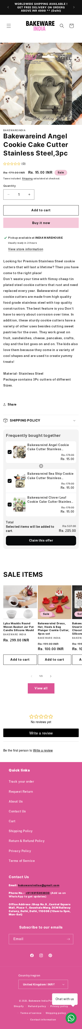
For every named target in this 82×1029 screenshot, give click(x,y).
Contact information (43, 1019)
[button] (9, 26)
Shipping (27, 178)
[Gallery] (41, 84)
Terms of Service (22, 861)
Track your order (21, 781)
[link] (19, 452)
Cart (12, 821)
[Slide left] (31, 676)
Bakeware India (38, 1000)
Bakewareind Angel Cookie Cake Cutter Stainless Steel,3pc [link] (48, 447)
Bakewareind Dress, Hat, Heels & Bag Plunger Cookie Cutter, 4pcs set (54, 628)
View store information (25, 249)
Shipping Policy (21, 831)
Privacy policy (59, 1006)
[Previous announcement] (8, 7)
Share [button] (12, 404)
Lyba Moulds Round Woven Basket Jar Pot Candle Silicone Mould (18, 627)
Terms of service (30, 1013)
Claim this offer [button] (41, 540)
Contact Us (17, 811)
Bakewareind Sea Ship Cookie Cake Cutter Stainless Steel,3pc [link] (50, 476)
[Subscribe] (68, 939)
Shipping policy (56, 1013)
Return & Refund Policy (27, 841)
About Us (16, 801)
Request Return (21, 791)
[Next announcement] (74, 7)
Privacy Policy (20, 851)
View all (41, 688)
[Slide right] (51, 676)
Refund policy (37, 1006)
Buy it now (41, 223)
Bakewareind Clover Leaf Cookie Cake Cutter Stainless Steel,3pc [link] (50, 500)
